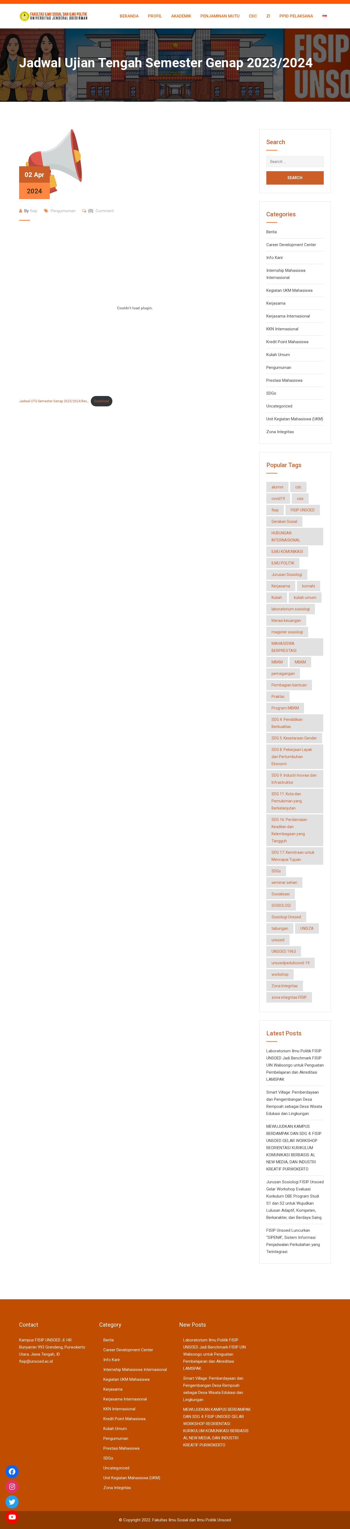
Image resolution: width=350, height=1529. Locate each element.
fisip (33, 210)
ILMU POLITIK (283, 563)
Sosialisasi (281, 894)
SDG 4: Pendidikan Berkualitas (287, 723)
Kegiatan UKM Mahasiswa (289, 290)
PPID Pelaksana (296, 16)
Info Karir (274, 257)
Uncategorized (279, 406)
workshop (280, 974)
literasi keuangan (286, 620)
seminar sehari (284, 882)
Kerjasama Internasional (288, 316)
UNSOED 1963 (284, 951)
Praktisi (278, 696)
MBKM (277, 662)
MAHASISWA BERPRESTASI (284, 647)
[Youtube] (12, 1517)
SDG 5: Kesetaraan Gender (294, 738)
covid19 (278, 498)
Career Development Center (291, 244)
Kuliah (277, 597)
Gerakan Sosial (284, 521)
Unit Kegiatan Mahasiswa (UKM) (294, 419)
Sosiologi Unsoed (286, 917)
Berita (271, 231)
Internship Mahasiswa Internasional (135, 1369)
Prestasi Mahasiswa (284, 380)
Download (101, 401)
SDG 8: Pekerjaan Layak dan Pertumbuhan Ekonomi (292, 756)
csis (300, 498)
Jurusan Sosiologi (287, 574)
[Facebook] (12, 1471)
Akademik (181, 16)
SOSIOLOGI (281, 905)
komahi (308, 586)
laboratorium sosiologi (291, 609)
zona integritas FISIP (289, 997)
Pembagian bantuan (289, 685)
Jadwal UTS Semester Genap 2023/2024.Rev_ (53, 401)
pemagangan (283, 673)
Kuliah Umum (278, 354)
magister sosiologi (287, 632)
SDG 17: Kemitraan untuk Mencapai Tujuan (293, 856)
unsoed (278, 940)
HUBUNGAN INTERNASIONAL (286, 536)
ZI (268, 16)
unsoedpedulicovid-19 (291, 963)
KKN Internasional (282, 329)
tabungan (280, 928)
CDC (253, 16)
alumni (277, 487)
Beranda (129, 16)
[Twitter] (12, 1501)
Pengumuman (63, 210)
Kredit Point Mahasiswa (287, 341)
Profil (155, 16)
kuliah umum (305, 597)
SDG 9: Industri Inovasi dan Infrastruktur (294, 779)
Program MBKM (285, 708)
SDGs (271, 393)
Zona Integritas (280, 431)
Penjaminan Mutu (220, 16)
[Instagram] (12, 1486)
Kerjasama (275, 303)
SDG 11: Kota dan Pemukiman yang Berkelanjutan (287, 801)
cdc (298, 487)
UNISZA (307, 928)
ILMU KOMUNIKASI (287, 551)
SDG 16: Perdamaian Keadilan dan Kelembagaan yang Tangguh (289, 830)
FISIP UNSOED (303, 510)
